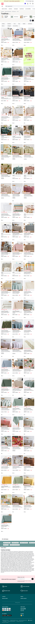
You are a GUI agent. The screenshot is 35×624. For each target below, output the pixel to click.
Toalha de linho (5, 544)
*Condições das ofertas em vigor (14, 620)
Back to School (4, 8)
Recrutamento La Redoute (5, 622)
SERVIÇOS (22, 596)
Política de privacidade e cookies (23, 620)
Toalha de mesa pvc (15, 542)
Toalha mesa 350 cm (6, 542)
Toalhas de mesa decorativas (14, 544)
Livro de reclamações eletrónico (11, 621)
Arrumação (16, 8)
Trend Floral (22, 8)
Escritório (10, 8)
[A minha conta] (28, 3)
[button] (33, 3)
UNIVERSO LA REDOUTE (24, 598)
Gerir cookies (4, 621)
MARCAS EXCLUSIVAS (5, 598)
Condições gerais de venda (5, 620)
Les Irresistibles (28, 8)
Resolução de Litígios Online (20, 621)
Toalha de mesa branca (24, 542)
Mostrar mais (17, 602)
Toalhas (18, 11)
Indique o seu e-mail (21, 577)
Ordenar (3, 23)
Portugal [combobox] (30, 620)
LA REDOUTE (3, 596)
